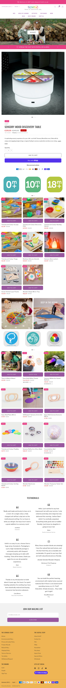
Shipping (14, 132)
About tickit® (37, 636)
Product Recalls (6, 644)
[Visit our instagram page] (38, 668)
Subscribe (33, 620)
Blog (23, 16)
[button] (30, 43)
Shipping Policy (6, 650)
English (16, 6)
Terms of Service (6, 653)
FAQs (35, 644)
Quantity (7, 147)
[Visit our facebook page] (35, 668)
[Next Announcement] (58, 47)
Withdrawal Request (7, 659)
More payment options (33, 165)
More (51, 13)
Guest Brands (32, 16)
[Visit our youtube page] (46, 668)
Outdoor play (33, 32)
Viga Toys (4, 673)
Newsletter (37, 647)
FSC (35, 642)
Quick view (33, 374)
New (14, 13)
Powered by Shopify (6, 686)
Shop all (41, 16)
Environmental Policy (7, 639)
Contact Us (37, 639)
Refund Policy (5, 647)
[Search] (55, 6)
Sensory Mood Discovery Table (23, 127)
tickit (3, 667)
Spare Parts (37, 653)
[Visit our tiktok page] (42, 668)
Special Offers (38, 656)
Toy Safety (4, 656)
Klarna (3, 636)
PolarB (3, 670)
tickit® (6, 124)
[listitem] (33, 2)
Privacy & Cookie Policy (8, 642)
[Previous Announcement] (8, 47)
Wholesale (37, 659)
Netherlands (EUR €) (7, 6)
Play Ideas (37, 650)
